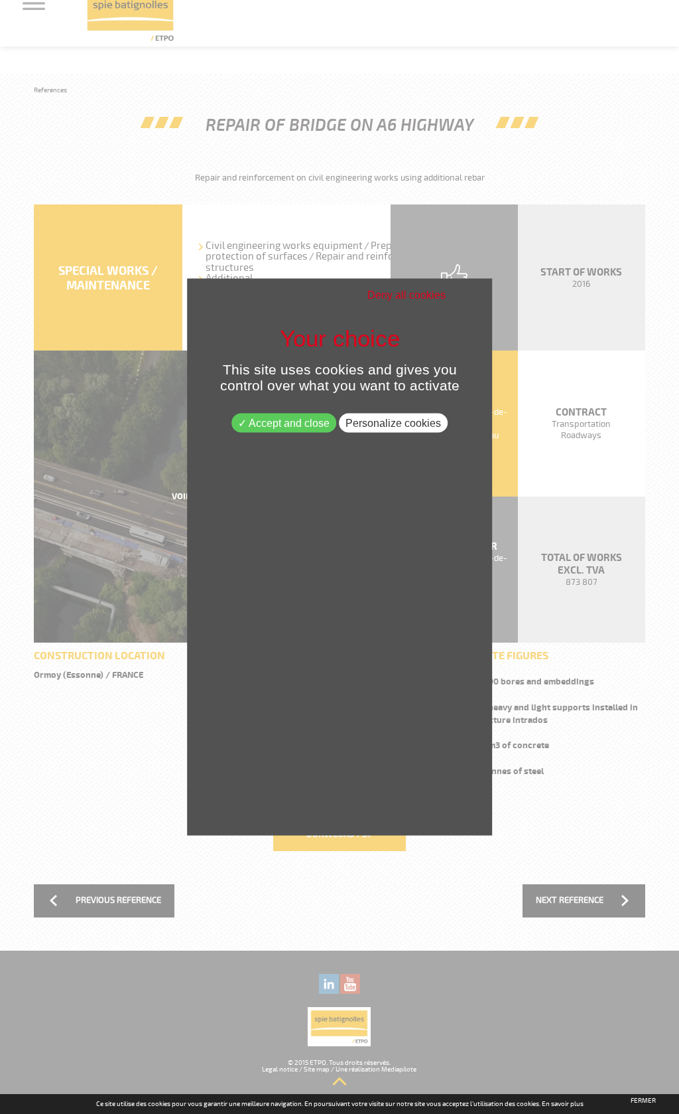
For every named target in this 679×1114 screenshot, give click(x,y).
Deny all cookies (406, 295)
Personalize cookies (393, 423)
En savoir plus (563, 1104)
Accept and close (288, 423)
